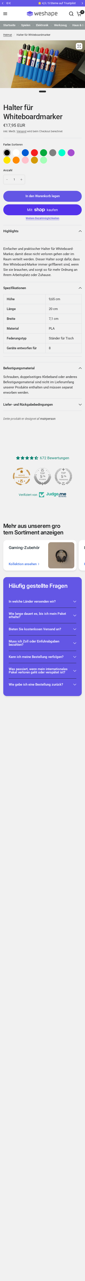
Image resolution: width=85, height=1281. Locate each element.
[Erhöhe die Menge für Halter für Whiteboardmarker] (21, 179)
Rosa (25, 160)
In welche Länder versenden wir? (32, 601)
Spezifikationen (14, 288)
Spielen (25, 25)
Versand (21, 131)
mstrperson (48, 419)
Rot (34, 152)
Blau (25, 152)
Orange (16, 160)
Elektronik (42, 25)
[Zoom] (79, 46)
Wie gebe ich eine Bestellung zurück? (36, 684)
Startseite (9, 25)
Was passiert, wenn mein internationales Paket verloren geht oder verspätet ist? (38, 670)
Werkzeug (60, 25)
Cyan (61, 152)
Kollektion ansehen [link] (23, 564)
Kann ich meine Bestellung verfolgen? (36, 657)
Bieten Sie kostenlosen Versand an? (35, 629)
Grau (52, 152)
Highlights (11, 231)
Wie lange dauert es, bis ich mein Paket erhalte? (37, 615)
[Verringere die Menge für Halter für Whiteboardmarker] (6, 179)
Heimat (7, 34)
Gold (34, 160)
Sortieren (6, 152)
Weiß (16, 152)
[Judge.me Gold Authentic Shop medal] (42, 476)
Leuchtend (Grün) (43, 160)
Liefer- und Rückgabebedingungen (28, 405)
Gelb (6, 160)
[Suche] (71, 14)
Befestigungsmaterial (19, 368)
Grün (43, 152)
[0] (78, 14)
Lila (71, 152)
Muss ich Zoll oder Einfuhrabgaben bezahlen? (34, 643)
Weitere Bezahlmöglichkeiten (42, 218)
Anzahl (7, 170)
